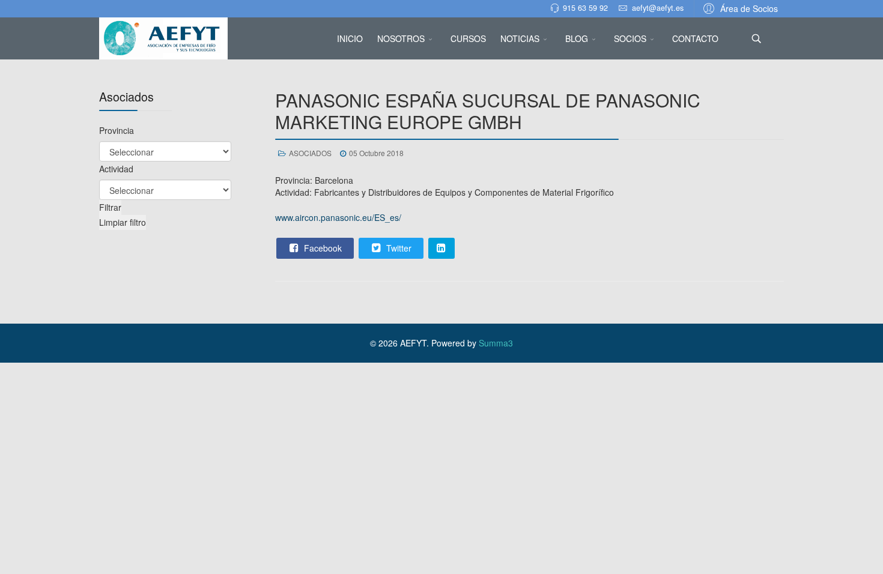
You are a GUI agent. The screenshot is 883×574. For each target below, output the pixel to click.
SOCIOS (630, 38)
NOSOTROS (401, 38)
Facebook (322, 248)
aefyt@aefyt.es (658, 7)
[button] (739, 8)
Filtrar (110, 207)
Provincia (116, 130)
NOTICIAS (519, 38)
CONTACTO (695, 38)
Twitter (397, 248)
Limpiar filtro (122, 222)
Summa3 (496, 343)
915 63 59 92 (585, 7)
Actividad (116, 169)
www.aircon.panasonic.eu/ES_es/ (338, 217)
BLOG (576, 38)
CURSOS (468, 38)
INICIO (350, 38)
